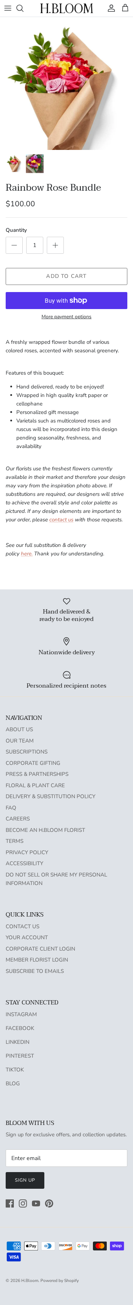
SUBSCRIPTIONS (27, 751)
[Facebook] (10, 1203)
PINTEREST (20, 1055)
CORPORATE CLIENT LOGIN (40, 948)
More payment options (66, 317)
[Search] (23, 8)
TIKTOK (15, 1069)
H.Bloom (29, 1280)
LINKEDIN (17, 1042)
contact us (61, 519)
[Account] (109, 8)
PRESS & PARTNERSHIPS (37, 774)
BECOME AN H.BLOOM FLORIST (45, 830)
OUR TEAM (20, 740)
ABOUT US (19, 729)
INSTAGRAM (21, 1014)
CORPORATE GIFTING (33, 763)
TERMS (14, 841)
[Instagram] (23, 1203)
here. (27, 553)
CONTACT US (22, 926)
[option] (66, 83)
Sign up (25, 1180)
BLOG (13, 1083)
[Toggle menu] (8, 8)
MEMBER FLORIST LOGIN (37, 959)
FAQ (11, 807)
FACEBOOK (20, 1028)
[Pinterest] (49, 1203)
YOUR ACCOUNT (27, 937)
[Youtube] (36, 1203)
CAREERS (18, 818)
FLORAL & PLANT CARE (35, 785)
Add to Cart (66, 276)
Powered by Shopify (59, 1280)
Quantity (16, 230)
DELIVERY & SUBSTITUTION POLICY (50, 796)
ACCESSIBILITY (24, 863)
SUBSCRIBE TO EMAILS (35, 971)
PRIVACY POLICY (27, 852)
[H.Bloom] (66, 8)
